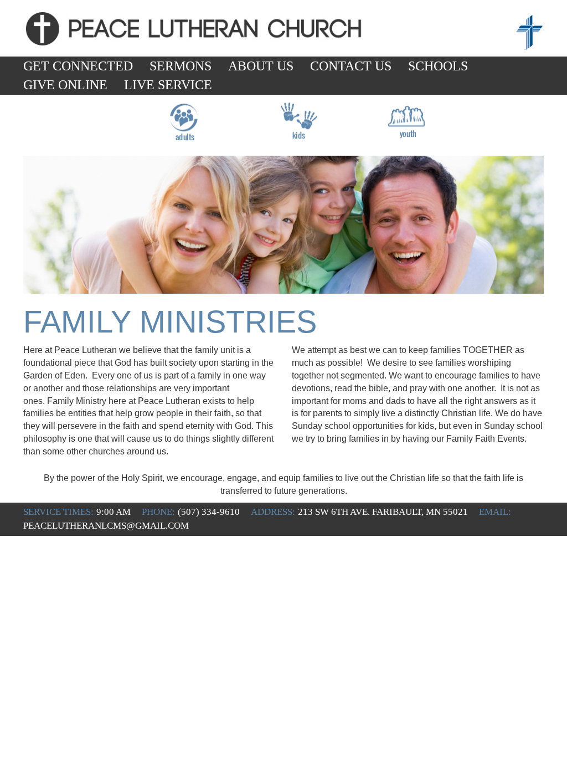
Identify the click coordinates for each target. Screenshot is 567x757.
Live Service (168, 85)
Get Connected (78, 66)
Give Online (65, 85)
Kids (296, 134)
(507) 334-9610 (209, 512)
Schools (438, 66)
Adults (183, 134)
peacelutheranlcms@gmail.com (106, 525)
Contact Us (350, 66)
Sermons (181, 66)
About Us (260, 66)
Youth (406, 134)
